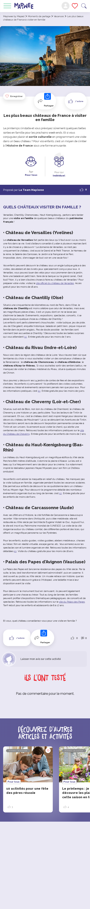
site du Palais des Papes (72, 601)
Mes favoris (75, 6)
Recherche (84, 6)
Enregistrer (16, 96)
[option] (28, 779)
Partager (49, 106)
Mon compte (65, 6)
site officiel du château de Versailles (55, 283)
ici (25, 336)
